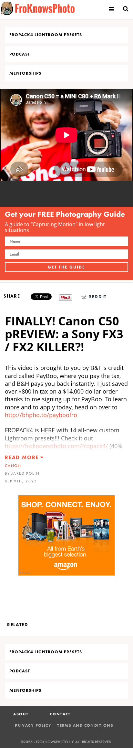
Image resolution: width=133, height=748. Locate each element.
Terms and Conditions (85, 725)
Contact (60, 714)
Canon (13, 465)
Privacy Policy (33, 725)
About (20, 714)
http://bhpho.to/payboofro (41, 415)
